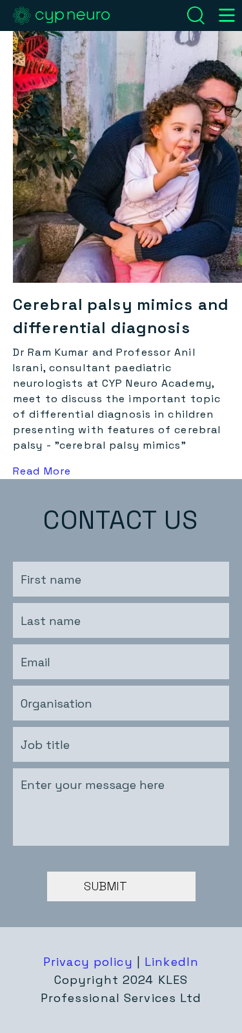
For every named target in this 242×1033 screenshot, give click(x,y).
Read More (42, 471)
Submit (105, 886)
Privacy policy (88, 961)
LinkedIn (172, 961)
